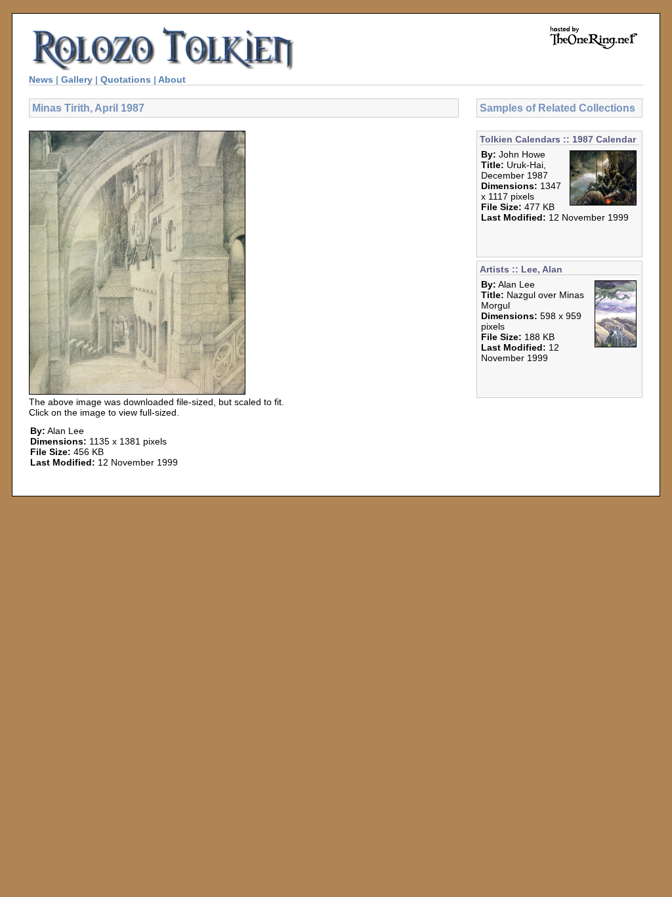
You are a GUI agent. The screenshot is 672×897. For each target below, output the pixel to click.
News (41, 79)
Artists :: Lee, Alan (521, 269)
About (172, 79)
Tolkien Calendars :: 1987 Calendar (558, 139)
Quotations (125, 79)
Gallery (77, 79)
